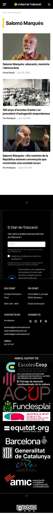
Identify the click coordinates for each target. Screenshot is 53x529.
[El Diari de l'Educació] (27, 4)
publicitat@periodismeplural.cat (17, 334)
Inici (4, 13)
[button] (26, 202)
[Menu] (4, 4)
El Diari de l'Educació (36, 303)
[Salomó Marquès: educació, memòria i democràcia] (26, 46)
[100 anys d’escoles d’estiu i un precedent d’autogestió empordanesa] (26, 92)
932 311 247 (9, 344)
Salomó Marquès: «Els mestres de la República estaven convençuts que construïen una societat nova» (25, 159)
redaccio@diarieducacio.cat (15, 330)
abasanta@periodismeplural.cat (17, 327)
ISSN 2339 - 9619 (11, 303)
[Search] (48, 4)
